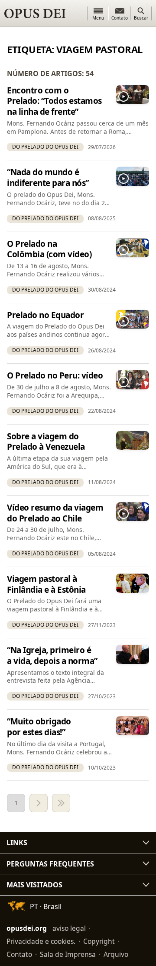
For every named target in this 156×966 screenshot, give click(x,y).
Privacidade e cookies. (40, 941)
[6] (61, 803)
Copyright (99, 941)
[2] (38, 803)
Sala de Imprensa (68, 954)
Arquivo (116, 954)
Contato (19, 954)
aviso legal (69, 928)
